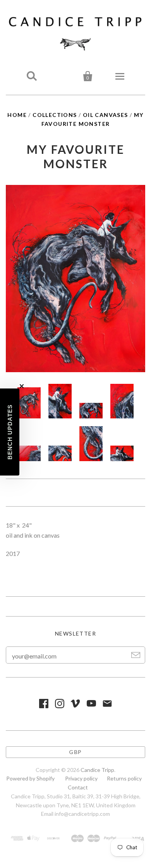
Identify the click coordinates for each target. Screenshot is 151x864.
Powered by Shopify (30, 778)
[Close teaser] (22, 386)
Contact (78, 787)
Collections (55, 114)
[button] (9, 432)
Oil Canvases (105, 114)
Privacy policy (81, 778)
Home (17, 114)
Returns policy (124, 778)
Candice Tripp (97, 769)
